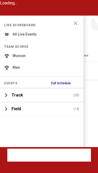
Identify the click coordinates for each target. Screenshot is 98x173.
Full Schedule (61, 83)
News (83, 55)
